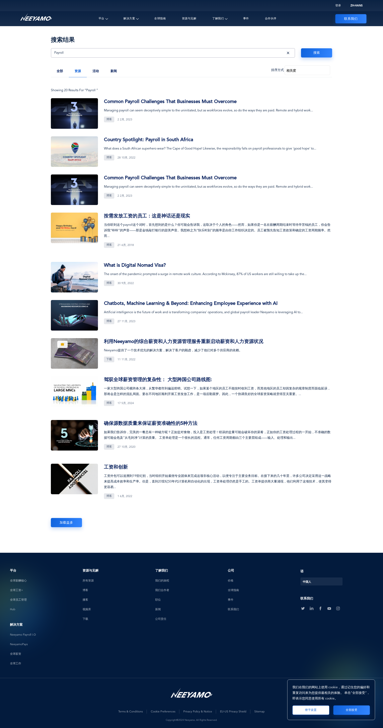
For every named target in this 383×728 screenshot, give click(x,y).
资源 (78, 71)
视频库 (87, 609)
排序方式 (277, 70)
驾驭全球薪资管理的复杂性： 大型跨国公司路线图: (158, 379)
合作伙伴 (270, 18)
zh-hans (356, 5)
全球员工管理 (18, 599)
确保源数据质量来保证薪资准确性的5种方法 (150, 423)
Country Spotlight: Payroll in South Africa (148, 140)
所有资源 (88, 580)
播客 (85, 599)
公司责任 (160, 619)
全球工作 (15, 663)
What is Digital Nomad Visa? (135, 265)
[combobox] (307, 70)
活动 (96, 71)
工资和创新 (116, 467)
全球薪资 (15, 654)
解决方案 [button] (129, 18)
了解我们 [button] (218, 18)
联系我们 (351, 19)
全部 (60, 71)
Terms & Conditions (130, 711)
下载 (85, 619)
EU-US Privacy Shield (233, 711)
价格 (230, 580)
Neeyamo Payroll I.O (23, 634)
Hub (12, 609)
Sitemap (259, 711)
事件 (246, 18)
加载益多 (66, 522)
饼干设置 (311, 710)
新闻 (114, 71)
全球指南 (160, 18)
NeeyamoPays (19, 644)
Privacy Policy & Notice (197, 711)
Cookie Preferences (163, 711)
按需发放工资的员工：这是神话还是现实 (147, 216)
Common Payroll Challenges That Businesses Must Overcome (170, 101)
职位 (158, 599)
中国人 (307, 582)
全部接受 (351, 710)
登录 (338, 5)
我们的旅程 (162, 580)
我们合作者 (162, 590)
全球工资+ (16, 590)
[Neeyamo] (36, 17)
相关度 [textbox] (291, 70)
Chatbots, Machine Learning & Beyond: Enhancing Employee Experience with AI (191, 303)
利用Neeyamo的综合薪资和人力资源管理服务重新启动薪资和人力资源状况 (183, 341)
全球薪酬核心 (18, 580)
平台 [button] (101, 18)
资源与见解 (189, 18)
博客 (85, 590)
